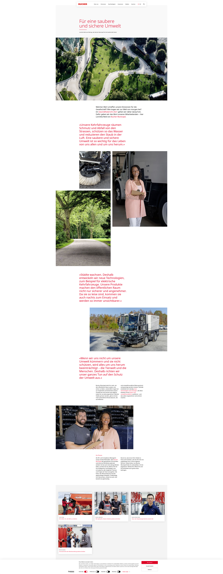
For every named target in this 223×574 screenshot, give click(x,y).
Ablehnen (150, 569)
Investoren (120, 4)
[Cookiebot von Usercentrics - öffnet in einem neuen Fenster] (71, 572)
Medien (127, 4)
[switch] (97, 572)
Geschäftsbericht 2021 (108, 112)
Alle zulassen (149, 562)
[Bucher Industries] (82, 4)
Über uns (96, 4)
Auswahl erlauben (149, 566)
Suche (144, 4)
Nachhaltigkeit (111, 4)
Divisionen (103, 4)
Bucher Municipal (118, 116)
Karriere (133, 4)
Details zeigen (125, 571)
